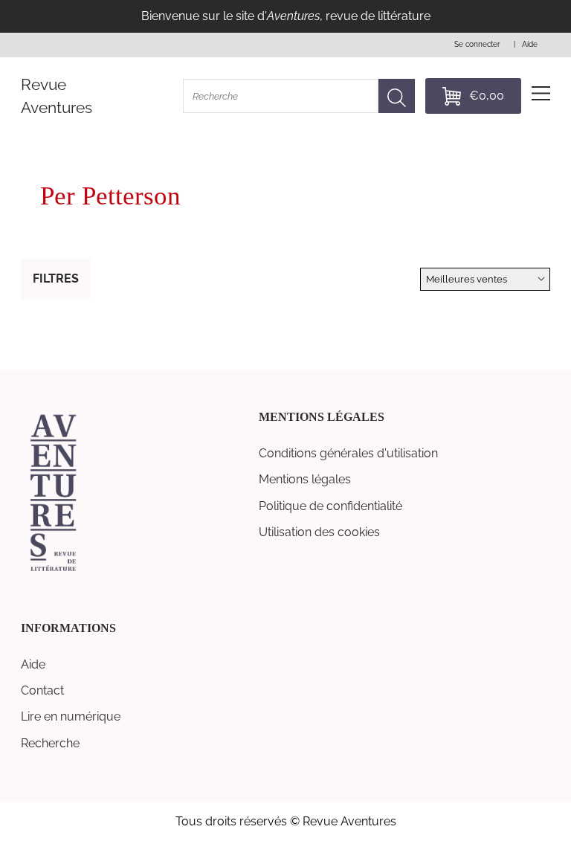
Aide (33, 664)
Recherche (50, 743)
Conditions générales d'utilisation (348, 453)
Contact (42, 690)
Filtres (56, 278)
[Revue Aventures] (53, 570)
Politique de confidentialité (330, 506)
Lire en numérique (70, 716)
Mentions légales (305, 479)
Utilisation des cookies (319, 532)
